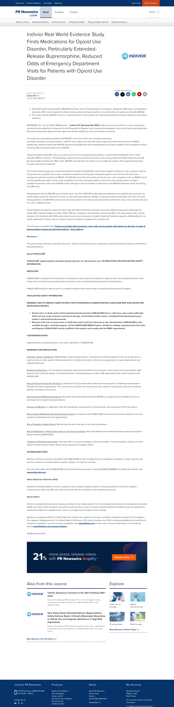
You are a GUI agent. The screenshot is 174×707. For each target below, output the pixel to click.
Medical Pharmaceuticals (136, 605)
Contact (73, 12)
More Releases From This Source (40, 639)
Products (59, 12)
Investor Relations (34, 3)
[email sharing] (145, 94)
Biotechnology (136, 624)
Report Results (57, 701)
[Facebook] (19, 703)
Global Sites (94, 702)
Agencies (58, 3)
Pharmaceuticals (116, 624)
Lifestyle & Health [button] (77, 22)
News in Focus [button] (22, 22)
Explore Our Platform (60, 691)
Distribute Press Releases (62, 698)
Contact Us (19, 700)
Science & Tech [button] (59, 22)
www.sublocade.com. (36, 472)
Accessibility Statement (98, 698)
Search (152, 11)
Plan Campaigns (58, 693)
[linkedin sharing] (128, 94)
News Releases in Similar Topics (123, 629)
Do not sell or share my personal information (139, 701)
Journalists (47, 3)
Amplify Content (58, 703)
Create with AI (57, 696)
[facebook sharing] (117, 94)
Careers (92, 696)
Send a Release (151, 3)
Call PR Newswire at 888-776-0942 (31, 691)
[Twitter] (21, 703)
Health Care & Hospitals (115, 605)
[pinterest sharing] (139, 94)
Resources (20, 3)
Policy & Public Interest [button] (98, 22)
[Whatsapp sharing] (134, 94)
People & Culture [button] (119, 22)
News (46, 12)
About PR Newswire (97, 691)
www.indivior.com (87, 523)
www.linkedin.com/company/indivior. (50, 526)
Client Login (136, 3)
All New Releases (133, 691)
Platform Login (131, 693)
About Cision (94, 693)
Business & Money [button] (40, 22)
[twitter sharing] (122, 94)
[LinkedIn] (15, 703)
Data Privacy (131, 696)
